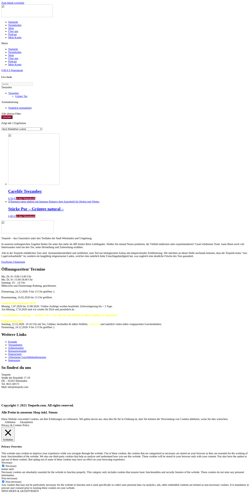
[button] (126, 43)
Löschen (7, 117)
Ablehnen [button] (10, 422)
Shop (11, 28)
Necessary (11, 466)
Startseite (13, 22)
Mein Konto (14, 37)
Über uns (13, 31)
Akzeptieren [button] (26, 422)
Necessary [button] (7, 462)
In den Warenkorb (25, 198)
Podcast (12, 34)
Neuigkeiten (14, 25)
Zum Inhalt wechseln (12, 2)
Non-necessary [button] (9, 478)
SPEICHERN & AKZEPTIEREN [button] (20, 491)
